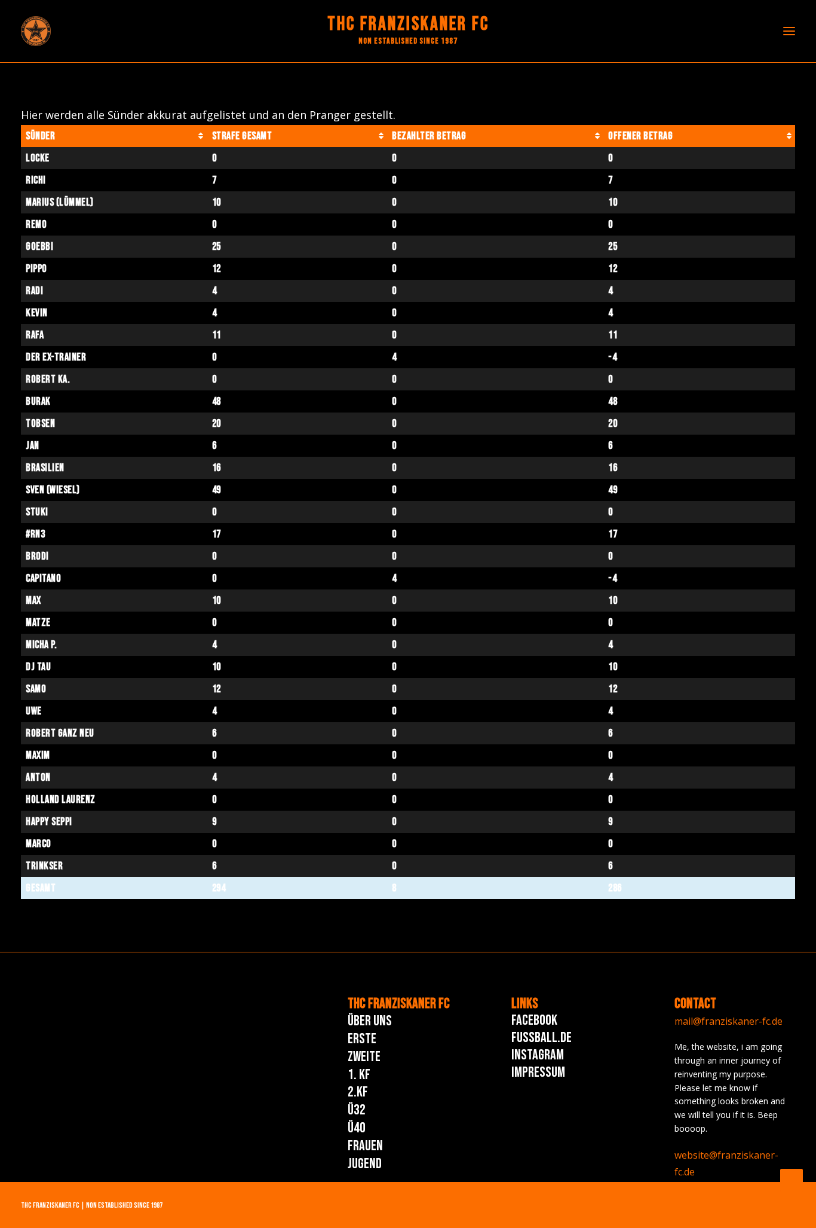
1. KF (359, 1074)
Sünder (40, 136)
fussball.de (541, 1037)
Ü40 (357, 1128)
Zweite (364, 1056)
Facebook (534, 1020)
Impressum (538, 1072)
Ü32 (357, 1110)
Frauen (365, 1145)
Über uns (370, 1021)
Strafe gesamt (242, 136)
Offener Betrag (640, 136)
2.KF (358, 1092)
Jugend (365, 1163)
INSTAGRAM (537, 1055)
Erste (362, 1038)
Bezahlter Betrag (429, 136)
